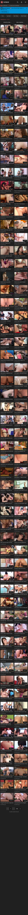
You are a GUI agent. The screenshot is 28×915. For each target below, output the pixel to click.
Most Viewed (23, 16)
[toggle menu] (18, 2)
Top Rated (9, 16)
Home (2, 16)
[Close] (27, 8)
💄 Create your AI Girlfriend (13, 5)
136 (17, 808)
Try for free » (4, 11)
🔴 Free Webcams (4, 5)
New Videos (16, 16)
